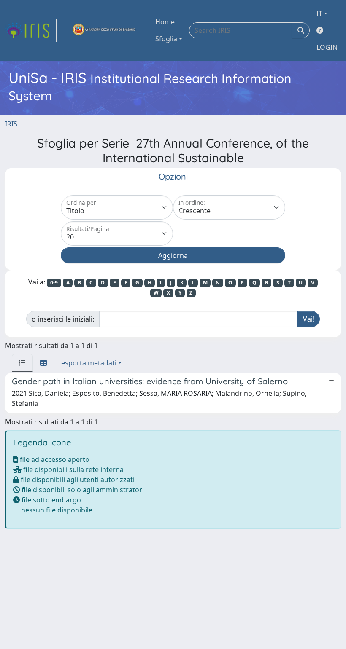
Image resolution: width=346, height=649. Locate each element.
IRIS (11, 124)
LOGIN (327, 47)
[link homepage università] (104, 30)
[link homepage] (31, 30)
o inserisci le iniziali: (63, 319)
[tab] (22, 363)
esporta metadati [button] (88, 362)
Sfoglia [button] (166, 38)
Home (165, 22)
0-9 (54, 282)
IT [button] (319, 13)
